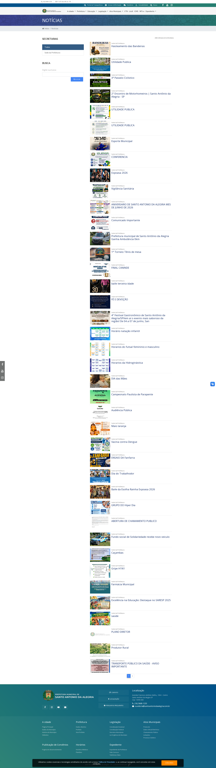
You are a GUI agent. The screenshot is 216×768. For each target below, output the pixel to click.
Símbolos (45, 735)
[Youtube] (167, 5)
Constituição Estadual (117, 727)
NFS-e (142, 11)
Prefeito (78, 730)
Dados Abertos (81, 727)
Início (46, 28)
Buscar (77, 79)
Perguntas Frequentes (114, 705)
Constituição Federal (117, 730)
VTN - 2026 (128, 11)
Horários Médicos (82, 750)
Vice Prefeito (80, 732)
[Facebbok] (45, 707)
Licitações (146, 735)
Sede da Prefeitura (52, 52)
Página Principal (47, 727)
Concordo (169, 763)
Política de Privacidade (107, 762)
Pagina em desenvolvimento (52, 750)
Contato (114, 692)
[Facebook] (163, 5)
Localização (114, 699)
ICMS (136, 11)
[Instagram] (171, 5)
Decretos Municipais (117, 732)
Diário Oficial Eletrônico (151, 730)
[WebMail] (65, 707)
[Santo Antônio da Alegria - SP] (51, 10)
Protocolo (146, 727)
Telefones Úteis (115, 755)
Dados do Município (49, 730)
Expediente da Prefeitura (118, 750)
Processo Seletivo (149, 738)
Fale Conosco (114, 752)
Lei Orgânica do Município (118, 735)
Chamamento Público (150, 732)
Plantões (79, 752)
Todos (47, 47)
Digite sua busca (49, 70)
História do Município (49, 732)
